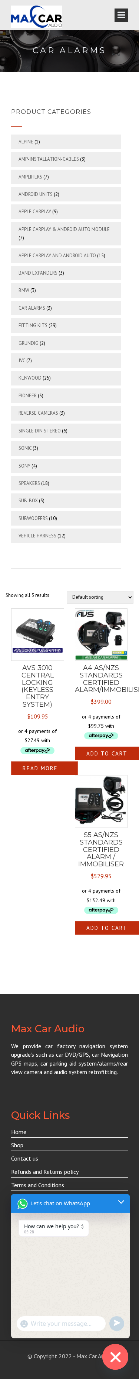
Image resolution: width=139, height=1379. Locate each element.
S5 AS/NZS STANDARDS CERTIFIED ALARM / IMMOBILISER (101, 849)
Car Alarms (32, 308)
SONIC (25, 448)
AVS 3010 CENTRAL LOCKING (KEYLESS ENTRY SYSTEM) (37, 686)
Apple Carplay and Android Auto (57, 255)
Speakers (29, 483)
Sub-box (28, 500)
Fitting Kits (33, 325)
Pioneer (28, 396)
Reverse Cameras (38, 413)
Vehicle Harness (37, 536)
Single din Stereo (40, 431)
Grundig (29, 343)
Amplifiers (30, 177)
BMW (24, 290)
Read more (40, 768)
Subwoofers (33, 518)
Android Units (36, 194)
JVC (22, 360)
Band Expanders (38, 273)
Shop (17, 1145)
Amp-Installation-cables (49, 159)
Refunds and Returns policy (45, 1171)
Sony (24, 466)
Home (18, 1131)
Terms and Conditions (37, 1185)
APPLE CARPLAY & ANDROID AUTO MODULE (64, 229)
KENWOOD (30, 378)
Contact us (24, 1158)
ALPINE (26, 142)
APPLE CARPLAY (35, 211)
